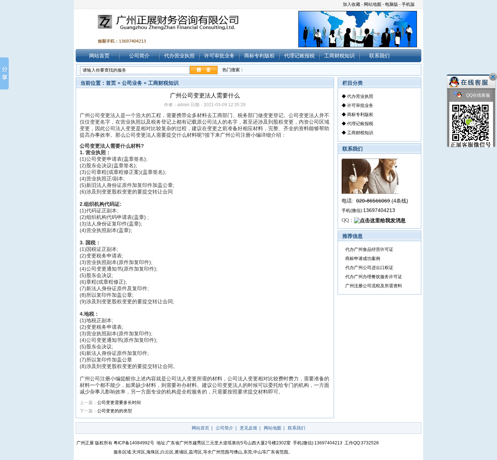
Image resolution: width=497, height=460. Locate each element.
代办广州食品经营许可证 (369, 249)
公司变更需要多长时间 (119, 402)
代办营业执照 (179, 56)
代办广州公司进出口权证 (369, 267)
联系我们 (379, 56)
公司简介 (139, 56)
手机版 (408, 4)
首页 (111, 83)
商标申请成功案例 (362, 258)
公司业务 (132, 83)
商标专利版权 (259, 56)
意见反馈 (248, 428)
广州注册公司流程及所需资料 (373, 285)
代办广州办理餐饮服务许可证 (373, 276)
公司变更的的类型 (114, 410)
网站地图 (372, 4)
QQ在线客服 (477, 95)
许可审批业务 (219, 56)
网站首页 (99, 56)
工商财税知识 (339, 56)
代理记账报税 (299, 56)
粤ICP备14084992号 (134, 442)
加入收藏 (351, 4)
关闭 (493, 77)
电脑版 (391, 4)
